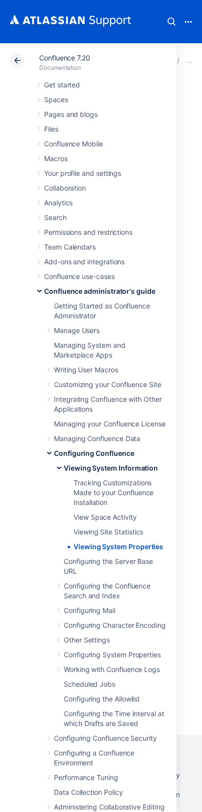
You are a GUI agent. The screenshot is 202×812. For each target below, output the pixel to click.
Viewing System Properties (118, 546)
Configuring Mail (89, 610)
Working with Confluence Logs (112, 669)
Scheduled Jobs (89, 684)
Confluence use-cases (79, 276)
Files (51, 129)
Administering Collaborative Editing (109, 807)
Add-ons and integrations (84, 261)
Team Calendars (70, 247)
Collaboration (65, 188)
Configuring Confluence (94, 453)
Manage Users (77, 330)
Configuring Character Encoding (115, 625)
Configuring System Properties (112, 654)
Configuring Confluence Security (105, 738)
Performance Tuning (86, 777)
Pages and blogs (71, 114)
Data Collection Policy (88, 792)
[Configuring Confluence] (189, 60)
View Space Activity (105, 517)
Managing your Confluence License (110, 424)
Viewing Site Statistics (108, 532)
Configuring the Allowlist (102, 699)
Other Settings (87, 640)
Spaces (56, 99)
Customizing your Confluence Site (107, 384)
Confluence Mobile (73, 144)
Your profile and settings (82, 173)
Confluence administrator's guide (99, 291)
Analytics (58, 202)
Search (171, 21)
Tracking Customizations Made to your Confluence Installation (113, 492)
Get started (62, 85)
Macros (56, 158)
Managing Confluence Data (97, 438)
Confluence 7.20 (64, 58)
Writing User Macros (86, 369)
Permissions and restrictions (88, 232)
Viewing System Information (111, 468)
